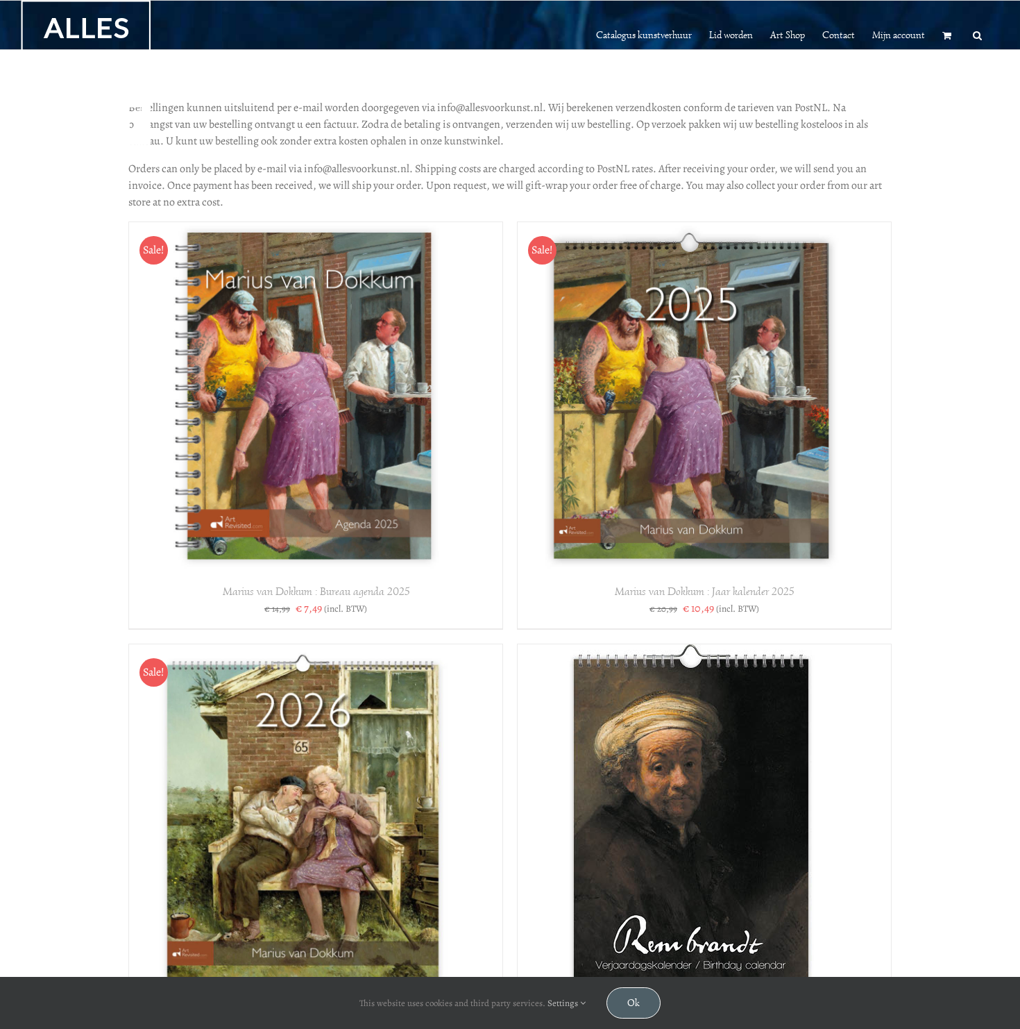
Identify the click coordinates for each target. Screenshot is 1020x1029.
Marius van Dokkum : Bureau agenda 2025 (316, 592)
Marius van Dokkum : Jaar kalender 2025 (704, 592)
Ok (633, 1003)
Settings (563, 1003)
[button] (977, 34)
